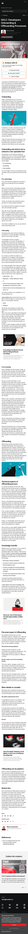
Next (24, 15)
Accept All (14, 924)
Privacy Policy (12, 922)
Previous (4, 15)
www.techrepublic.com (8, 844)
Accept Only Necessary (14, 928)
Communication (5, 297)
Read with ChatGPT (15, 73)
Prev (5, 887)
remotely (8, 214)
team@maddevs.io (7, 899)
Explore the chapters (7, 11)
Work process (4, 912)
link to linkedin (7, 830)
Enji (19, 283)
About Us (3, 911)
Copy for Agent (15, 76)
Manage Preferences (6, 931)
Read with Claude (14, 70)
